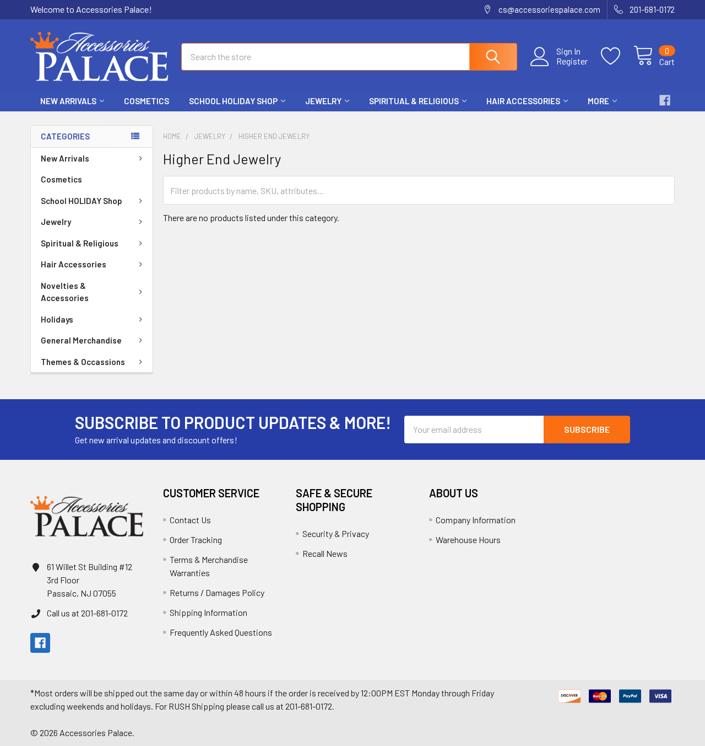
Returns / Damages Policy (217, 592)
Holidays (57, 319)
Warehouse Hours (468, 539)
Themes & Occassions (83, 362)
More (598, 101)
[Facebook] (665, 100)
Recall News (325, 553)
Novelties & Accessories (65, 292)
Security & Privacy (335, 533)
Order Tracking (196, 539)
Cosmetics (146, 101)
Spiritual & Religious (414, 101)
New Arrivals (68, 101)
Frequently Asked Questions (221, 632)
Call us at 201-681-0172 (87, 613)
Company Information (476, 519)
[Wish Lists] (617, 56)
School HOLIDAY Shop (233, 101)
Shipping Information (208, 612)
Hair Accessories (523, 101)
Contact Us (190, 519)
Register (572, 61)
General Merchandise (81, 340)
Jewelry (323, 101)
